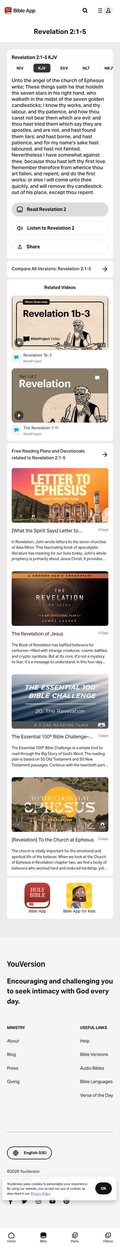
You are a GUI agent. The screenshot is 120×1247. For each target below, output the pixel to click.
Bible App (37, 911)
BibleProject (32, 361)
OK (103, 1188)
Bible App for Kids (79, 911)
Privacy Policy (41, 1193)
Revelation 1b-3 (42, 354)
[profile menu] (104, 10)
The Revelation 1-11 (46, 427)
